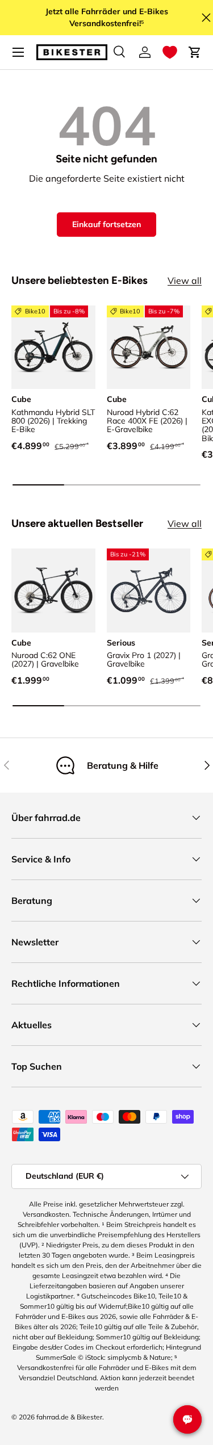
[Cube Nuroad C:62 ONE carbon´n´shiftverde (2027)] (53, 590)
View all (185, 280)
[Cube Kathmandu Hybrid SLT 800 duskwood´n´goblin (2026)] (53, 347)
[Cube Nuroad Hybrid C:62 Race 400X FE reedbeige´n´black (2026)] (149, 347)
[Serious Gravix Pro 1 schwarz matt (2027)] (149, 590)
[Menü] (18, 52)
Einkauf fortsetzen (106, 224)
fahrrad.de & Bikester (69, 1417)
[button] (169, 52)
